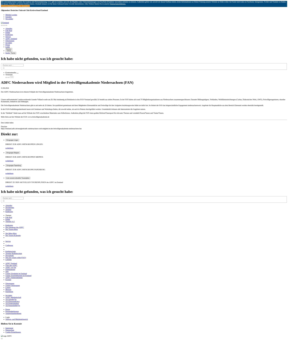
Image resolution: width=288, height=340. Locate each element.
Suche (7, 53)
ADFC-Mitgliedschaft (13, 297)
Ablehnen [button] (4, 6)
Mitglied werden (11, 15)
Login (7, 47)
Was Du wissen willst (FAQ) (15, 258)
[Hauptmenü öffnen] (6, 25)
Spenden (8, 17)
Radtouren (9, 35)
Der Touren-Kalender (13, 235)
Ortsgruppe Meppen (12, 153)
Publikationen (10, 269)
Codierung (9, 245)
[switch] (17, 73)
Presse (7, 45)
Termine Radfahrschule (13, 253)
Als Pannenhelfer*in (12, 306)
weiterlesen (9, 148)
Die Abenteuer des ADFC (14, 227)
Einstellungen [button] (13, 6)
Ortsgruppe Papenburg (13, 165)
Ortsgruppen (9, 41)
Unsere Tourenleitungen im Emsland (18, 276)
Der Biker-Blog (11, 233)
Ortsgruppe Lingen (12, 140)
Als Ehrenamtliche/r (12, 301)
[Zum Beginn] (2, 338)
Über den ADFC (11, 265)
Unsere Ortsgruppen (12, 285)
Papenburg (9, 292)
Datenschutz (9, 330)
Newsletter (9, 19)
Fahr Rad (8, 31)
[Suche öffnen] (4, 25)
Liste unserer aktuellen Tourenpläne (17, 178)
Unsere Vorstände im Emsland (16, 274)
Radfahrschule (10, 251)
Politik (7, 33)
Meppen (8, 290)
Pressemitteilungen (12, 311)
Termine (8, 210)
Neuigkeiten (9, 208)
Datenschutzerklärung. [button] (118, 4)
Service (8, 37)
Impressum (9, 328)
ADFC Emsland (11, 39)
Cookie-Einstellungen (13, 332)
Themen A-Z (10, 221)
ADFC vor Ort (10, 267)
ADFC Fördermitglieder (14, 278)
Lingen (7, 288)
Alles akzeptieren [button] (24, 6)
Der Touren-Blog (11, 229)
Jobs (7, 272)
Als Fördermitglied (12, 304)
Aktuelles (8, 29)
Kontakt (8, 280)
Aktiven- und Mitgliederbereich (16, 319)
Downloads (9, 256)
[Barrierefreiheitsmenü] (2, 25)
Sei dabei (8, 43)
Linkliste (8, 260)
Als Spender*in (10, 299)
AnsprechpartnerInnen (13, 313)
